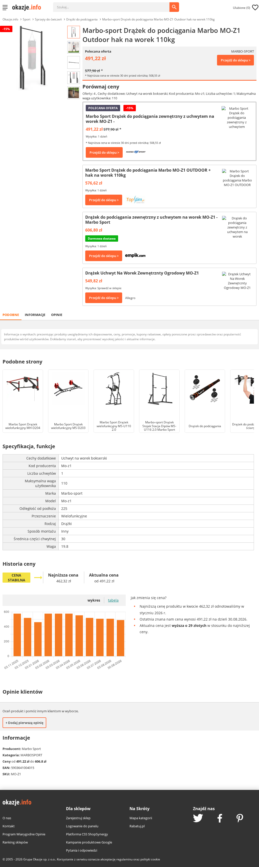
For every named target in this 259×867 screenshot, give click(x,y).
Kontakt (9, 826)
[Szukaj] (115, 4)
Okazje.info (10, 19)
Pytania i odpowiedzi (81, 850)
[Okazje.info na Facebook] (220, 819)
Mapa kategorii (141, 818)
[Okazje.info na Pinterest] (239, 819)
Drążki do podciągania (82, 19)
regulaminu (124, 859)
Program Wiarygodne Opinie (24, 834)
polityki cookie (150, 859)
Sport (26, 19)
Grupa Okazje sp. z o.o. (39, 859)
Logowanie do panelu (82, 826)
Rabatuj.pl (137, 826)
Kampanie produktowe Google (89, 842)
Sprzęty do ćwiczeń (48, 19)
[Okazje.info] (28, 7)
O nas (7, 818)
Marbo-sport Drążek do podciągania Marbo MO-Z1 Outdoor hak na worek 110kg (158, 19)
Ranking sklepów (15, 842)
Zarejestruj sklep (78, 818)
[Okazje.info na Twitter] (198, 818)
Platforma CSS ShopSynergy (87, 834)
